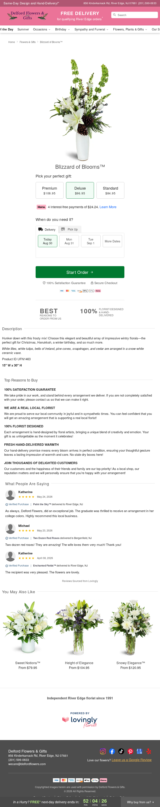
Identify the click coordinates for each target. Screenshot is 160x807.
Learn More (108, 206)
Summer (23, 29)
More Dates (112, 241)
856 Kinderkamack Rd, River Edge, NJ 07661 (38, 755)
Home (11, 42)
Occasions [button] (40, 29)
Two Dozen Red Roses (46, 538)
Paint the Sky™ (42, 504)
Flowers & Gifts (28, 42)
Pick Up (73, 229)
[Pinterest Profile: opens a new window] (130, 751)
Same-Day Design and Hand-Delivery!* (31, 3)
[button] (149, 789)
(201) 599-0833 (18, 760)
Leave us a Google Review (132, 760)
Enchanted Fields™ (44, 565)
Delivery (50, 229)
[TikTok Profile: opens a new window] (121, 751)
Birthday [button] (61, 29)
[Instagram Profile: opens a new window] (103, 751)
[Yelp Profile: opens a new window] (149, 751)
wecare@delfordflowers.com (27, 764)
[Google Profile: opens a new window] (139, 751)
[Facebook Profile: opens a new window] (112, 751)
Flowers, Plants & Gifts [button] (128, 29)
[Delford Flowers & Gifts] (27, 16)
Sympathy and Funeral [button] (90, 29)
